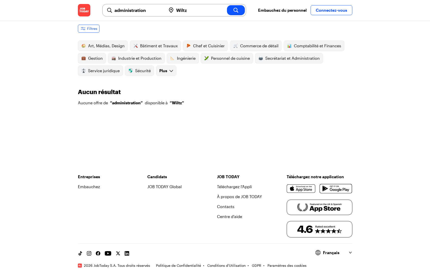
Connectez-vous (331, 10)
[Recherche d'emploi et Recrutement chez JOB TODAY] (84, 10)
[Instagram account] (89, 253)
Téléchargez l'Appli (234, 186)
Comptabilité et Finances (317, 45)
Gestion (95, 58)
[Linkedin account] (127, 253)
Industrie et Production (139, 58)
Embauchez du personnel (282, 10)
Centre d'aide (229, 216)
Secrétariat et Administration (292, 58)
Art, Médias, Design (106, 45)
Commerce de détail (259, 45)
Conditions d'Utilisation (226, 265)
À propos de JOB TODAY (239, 196)
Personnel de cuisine (230, 58)
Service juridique (104, 70)
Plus (163, 70)
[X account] (118, 253)
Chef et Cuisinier (209, 45)
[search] (236, 10)
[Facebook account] (98, 253)
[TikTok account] (80, 253)
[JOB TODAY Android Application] (336, 189)
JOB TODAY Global (164, 186)
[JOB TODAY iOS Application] (301, 189)
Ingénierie (186, 58)
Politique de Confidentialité (178, 265)
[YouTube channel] (108, 253)
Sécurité (143, 70)
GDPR (256, 265)
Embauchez (89, 186)
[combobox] (138, 10)
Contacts (225, 206)
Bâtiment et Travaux (159, 45)
